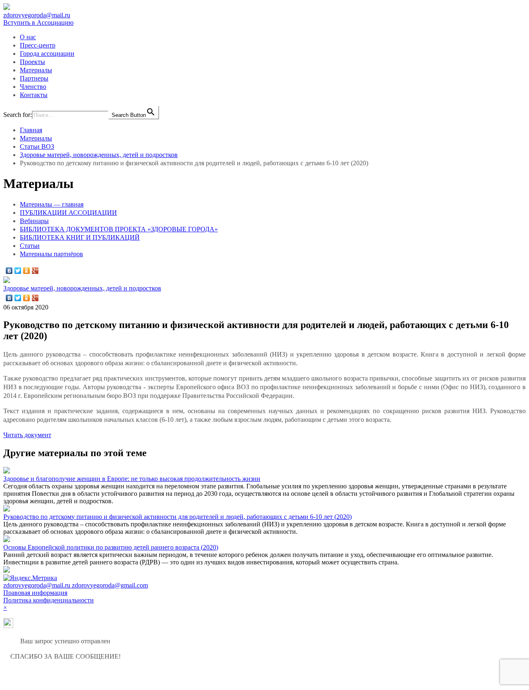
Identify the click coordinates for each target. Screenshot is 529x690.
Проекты (32, 61)
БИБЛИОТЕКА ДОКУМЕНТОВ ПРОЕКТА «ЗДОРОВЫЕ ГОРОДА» (119, 229)
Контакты (34, 94)
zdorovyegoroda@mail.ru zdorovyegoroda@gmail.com (75, 585)
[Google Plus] (35, 270)
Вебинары (34, 220)
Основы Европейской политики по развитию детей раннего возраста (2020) (110, 547)
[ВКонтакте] (9, 270)
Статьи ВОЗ (37, 146)
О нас (28, 36)
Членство (33, 86)
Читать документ (27, 434)
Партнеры (34, 78)
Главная (31, 129)
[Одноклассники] (26, 270)
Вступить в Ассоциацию (38, 22)
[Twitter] (18, 270)
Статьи (30, 245)
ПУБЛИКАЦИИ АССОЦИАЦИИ (68, 212)
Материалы (36, 70)
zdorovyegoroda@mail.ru (36, 15)
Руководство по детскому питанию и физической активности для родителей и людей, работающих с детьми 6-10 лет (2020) (177, 516)
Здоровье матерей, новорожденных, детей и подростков (99, 154)
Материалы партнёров (51, 253)
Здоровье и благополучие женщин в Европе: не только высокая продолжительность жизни (131, 478)
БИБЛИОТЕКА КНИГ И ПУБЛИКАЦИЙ (80, 237)
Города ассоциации (47, 53)
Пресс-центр (37, 45)
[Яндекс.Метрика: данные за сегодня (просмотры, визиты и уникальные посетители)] (30, 578)
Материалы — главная (51, 204)
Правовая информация (35, 592)
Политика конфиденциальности (48, 600)
